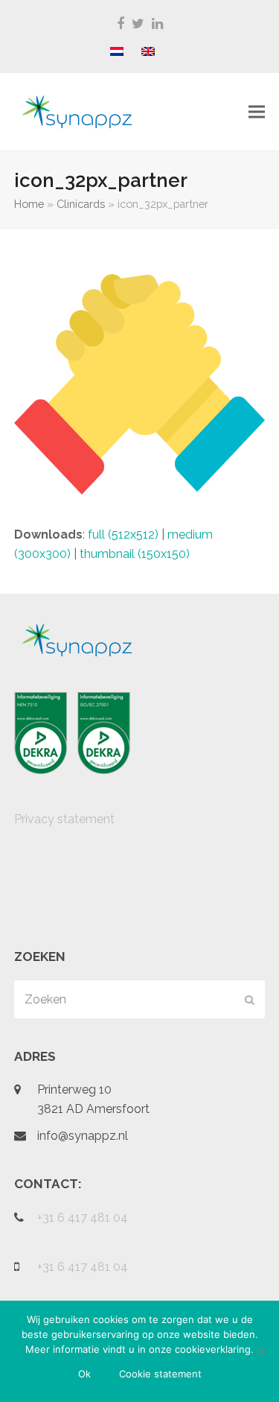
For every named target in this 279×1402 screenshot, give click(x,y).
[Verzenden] (249, 999)
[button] (256, 112)
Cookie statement (160, 1374)
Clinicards (81, 203)
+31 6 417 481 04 (82, 1218)
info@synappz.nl (82, 1136)
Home (29, 203)
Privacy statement (64, 819)
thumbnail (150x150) (135, 554)
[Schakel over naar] (117, 52)
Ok (84, 1374)
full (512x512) (123, 534)
